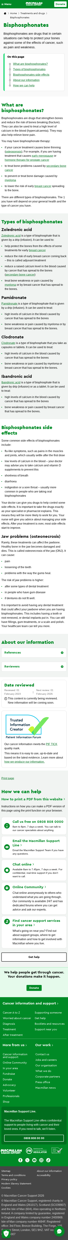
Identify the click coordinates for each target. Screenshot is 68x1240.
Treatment (9, 1029)
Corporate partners (47, 1076)
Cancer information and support (29, 1003)
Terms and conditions (13, 1175)
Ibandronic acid (10, 382)
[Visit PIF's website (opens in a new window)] (27, 739)
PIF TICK (51, 744)
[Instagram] (41, 1160)
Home (13, 13)
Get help (34, 957)
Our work (43, 1045)
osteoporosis (13, 151)
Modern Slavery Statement (16, 1183)
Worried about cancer (17, 1018)
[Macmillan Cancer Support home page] (5, 14)
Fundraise (9, 1073)
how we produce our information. (24, 761)
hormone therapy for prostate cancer (27, 159)
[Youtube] (34, 1160)
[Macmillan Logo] (34, 4)
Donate (60, 4)
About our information (49, 1171)
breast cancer (43, 186)
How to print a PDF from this (31, 799)
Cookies (5, 1188)
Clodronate (8, 343)
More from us (13, 1045)
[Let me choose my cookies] (6, 1234)
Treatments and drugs (32, 13)
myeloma (10, 180)
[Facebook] (20, 1160)
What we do (43, 1071)
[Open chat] (59, 1231)
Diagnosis (9, 1023)
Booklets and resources (50, 1023)
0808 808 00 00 (34, 1138)
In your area (10, 1068)
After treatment (13, 1035)
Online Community (15, 1062)
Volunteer (9, 1090)
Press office (42, 1082)
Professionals (11, 1096)
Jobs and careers (46, 1060)
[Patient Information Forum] (57, 1151)
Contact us (42, 1054)
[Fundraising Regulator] (36, 1151)
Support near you (46, 1029)
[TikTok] (48, 1160)
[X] (27, 1160)
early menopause (42, 155)
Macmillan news (45, 1087)
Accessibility (44, 1175)
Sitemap (5, 1171)
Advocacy (9, 1085)
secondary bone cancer (20, 274)
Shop (6, 1101)
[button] (7, 4)
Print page (7, 778)
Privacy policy (9, 1179)
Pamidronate (9, 303)
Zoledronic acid (11, 235)
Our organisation (46, 1065)
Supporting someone (48, 1012)
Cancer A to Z (11, 1012)
